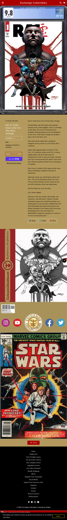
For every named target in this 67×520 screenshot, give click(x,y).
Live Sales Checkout (33, 468)
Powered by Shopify (44, 507)
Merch (33, 474)
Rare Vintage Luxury (33, 457)
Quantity (9, 138)
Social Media (33, 479)
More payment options (14, 163)
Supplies (33, 485)
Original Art (33, 454)
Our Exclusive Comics (33, 460)
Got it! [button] (58, 516)
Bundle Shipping (33, 471)
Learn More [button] (6, 517)
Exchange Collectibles (33, 2)
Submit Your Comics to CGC (33, 482)
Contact (33, 488)
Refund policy (33, 496)
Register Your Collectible (33, 477)
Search (33, 491)
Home (33, 451)
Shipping (8, 145)
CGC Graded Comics (33, 462)
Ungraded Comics (33, 465)
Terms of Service (33, 494)
